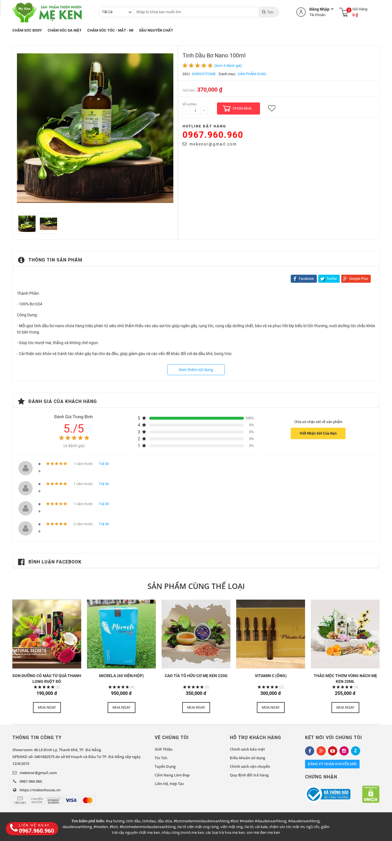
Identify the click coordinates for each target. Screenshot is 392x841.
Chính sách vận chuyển (250, 766)
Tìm (270, 12)
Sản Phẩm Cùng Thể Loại (196, 586)
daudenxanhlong (77, 826)
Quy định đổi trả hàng (249, 775)
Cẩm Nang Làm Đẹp (172, 775)
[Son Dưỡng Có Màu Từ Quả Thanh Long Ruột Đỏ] (46, 634)
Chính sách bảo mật (247, 749)
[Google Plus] (321, 750)
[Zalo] (355, 750)
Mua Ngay (47, 707)
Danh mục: (227, 74)
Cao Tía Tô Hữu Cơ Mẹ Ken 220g (196, 675)
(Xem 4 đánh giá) (228, 65)
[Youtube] (332, 750)
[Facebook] (309, 750)
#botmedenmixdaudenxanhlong (148, 826)
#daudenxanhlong (304, 820)
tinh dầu (133, 820)
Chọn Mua (242, 108)
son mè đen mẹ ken (263, 832)
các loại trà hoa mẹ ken (225, 832)
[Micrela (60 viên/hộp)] (121, 634)
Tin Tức (161, 757)
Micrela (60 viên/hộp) (121, 675)
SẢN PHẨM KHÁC (252, 74)
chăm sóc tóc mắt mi (286, 826)
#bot (114, 826)
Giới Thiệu (163, 749)
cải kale (261, 826)
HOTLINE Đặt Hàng (204, 126)
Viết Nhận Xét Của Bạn (318, 433)
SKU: (186, 74)
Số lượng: (190, 104)
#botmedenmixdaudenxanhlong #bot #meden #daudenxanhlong (230, 820)
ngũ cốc (312, 826)
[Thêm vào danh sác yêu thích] (272, 108)
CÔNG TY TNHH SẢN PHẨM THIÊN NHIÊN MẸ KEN (48, 12)
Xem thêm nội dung (196, 369)
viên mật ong (231, 826)
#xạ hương (115, 820)
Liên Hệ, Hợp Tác (169, 783)
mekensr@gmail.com (213, 144)
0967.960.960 (213, 135)
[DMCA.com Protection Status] (371, 794)
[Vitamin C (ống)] (270, 634)
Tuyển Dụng (165, 766)
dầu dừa (165, 820)
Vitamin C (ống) (271, 675)
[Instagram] (344, 750)
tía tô (248, 826)
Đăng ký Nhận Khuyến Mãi (332, 764)
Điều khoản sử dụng (247, 757)
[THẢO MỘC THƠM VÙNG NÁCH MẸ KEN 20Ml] (345, 634)
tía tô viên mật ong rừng (198, 826)
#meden (101, 826)
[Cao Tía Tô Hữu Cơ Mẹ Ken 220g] (196, 634)
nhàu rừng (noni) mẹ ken (183, 832)
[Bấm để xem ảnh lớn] (95, 128)
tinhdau (149, 820)
